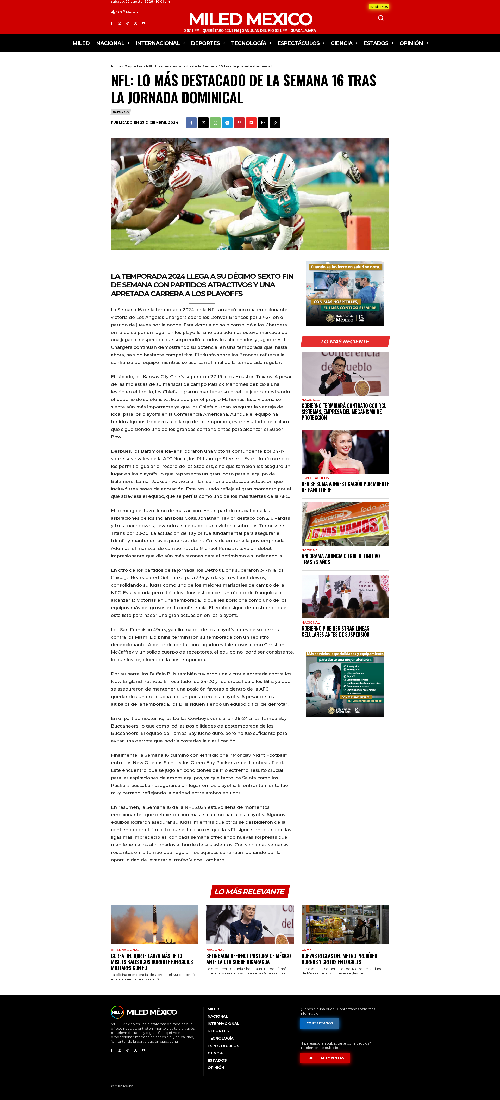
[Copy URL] (275, 122)
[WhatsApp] (215, 122)
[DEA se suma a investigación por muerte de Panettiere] (345, 452)
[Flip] (251, 122)
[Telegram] (227, 122)
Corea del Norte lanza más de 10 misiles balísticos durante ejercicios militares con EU (152, 962)
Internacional (125, 950)
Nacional (311, 400)
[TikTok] (127, 23)
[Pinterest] (239, 122)
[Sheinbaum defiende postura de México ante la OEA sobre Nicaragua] (250, 924)
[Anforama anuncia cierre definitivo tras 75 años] (345, 524)
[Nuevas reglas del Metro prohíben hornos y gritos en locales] (345, 924)
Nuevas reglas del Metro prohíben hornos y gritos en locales (339, 959)
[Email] (263, 122)
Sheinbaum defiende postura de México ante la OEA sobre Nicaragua (248, 959)
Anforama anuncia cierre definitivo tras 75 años (341, 559)
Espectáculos (315, 478)
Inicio (116, 66)
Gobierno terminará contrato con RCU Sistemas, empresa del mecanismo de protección (344, 411)
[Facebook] (111, 23)
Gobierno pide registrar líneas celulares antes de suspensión (336, 631)
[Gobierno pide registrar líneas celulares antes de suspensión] (345, 596)
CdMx (307, 950)
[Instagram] (119, 23)
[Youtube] (143, 23)
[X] (135, 23)
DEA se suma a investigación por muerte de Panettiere (345, 487)
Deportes (133, 66)
